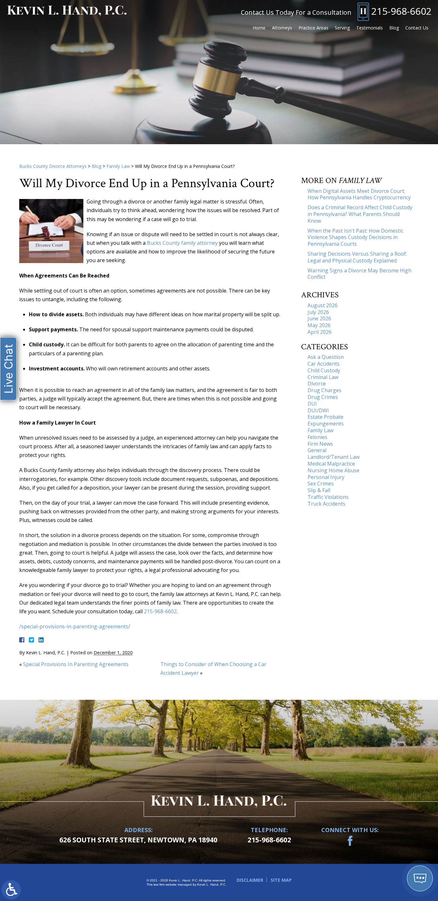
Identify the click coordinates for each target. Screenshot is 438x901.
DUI (312, 403)
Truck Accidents (326, 503)
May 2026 (319, 325)
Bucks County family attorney (182, 242)
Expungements (325, 423)
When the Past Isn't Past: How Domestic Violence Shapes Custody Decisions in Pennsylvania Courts (355, 237)
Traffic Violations (328, 496)
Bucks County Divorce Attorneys (53, 166)
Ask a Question (325, 356)
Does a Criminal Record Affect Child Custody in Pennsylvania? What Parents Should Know (359, 214)
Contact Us (416, 28)
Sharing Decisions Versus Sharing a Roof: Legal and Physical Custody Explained (357, 257)
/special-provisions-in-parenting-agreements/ (74, 626)
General (316, 450)
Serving (342, 28)
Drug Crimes (322, 397)
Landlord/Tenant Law (333, 456)
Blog (394, 28)
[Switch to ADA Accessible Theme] (11, 889)
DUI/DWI (318, 410)
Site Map (281, 880)
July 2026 (318, 312)
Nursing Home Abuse (333, 470)
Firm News (320, 443)
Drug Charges (324, 390)
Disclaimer (250, 880)
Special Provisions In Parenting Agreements (76, 664)
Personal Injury (325, 477)
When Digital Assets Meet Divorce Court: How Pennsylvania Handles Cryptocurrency (359, 194)
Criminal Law (322, 377)
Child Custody (323, 370)
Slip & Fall (318, 490)
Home (259, 28)
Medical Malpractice (331, 463)
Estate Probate (325, 416)
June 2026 (319, 318)
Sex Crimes (320, 483)
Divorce (316, 383)
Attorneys (282, 28)
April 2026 (319, 331)
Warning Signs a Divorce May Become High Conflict (359, 274)
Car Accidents (323, 363)
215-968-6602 (401, 11)
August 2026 (322, 305)
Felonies (317, 437)
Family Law (118, 166)
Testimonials (369, 28)
